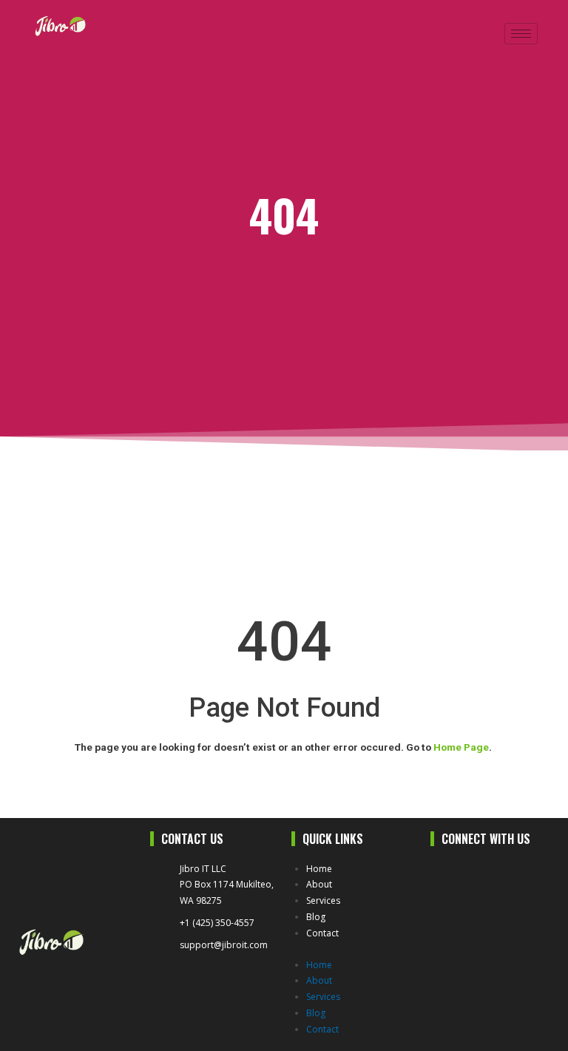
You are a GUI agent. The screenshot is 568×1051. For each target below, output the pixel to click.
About (319, 884)
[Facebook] (443, 874)
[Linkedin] (508, 874)
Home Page (461, 747)
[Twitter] (475, 874)
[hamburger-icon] (521, 33)
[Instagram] (539, 874)
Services (323, 900)
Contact (322, 933)
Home (319, 868)
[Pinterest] (443, 900)
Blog (315, 916)
